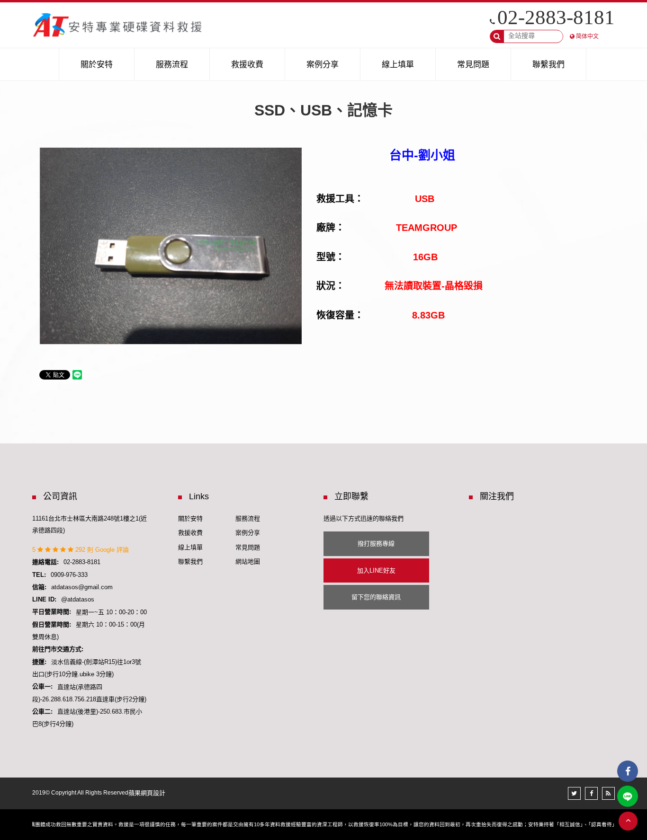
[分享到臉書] (591, 793)
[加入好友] (627, 796)
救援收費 (190, 532)
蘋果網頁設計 (146, 792)
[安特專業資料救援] (118, 24)
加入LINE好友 (376, 570)
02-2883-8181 (556, 17)
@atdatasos (77, 599)
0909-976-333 (69, 574)
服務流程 (247, 518)
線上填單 (190, 547)
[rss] (608, 793)
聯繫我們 (190, 561)
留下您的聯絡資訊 (376, 597)
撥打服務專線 (376, 543)
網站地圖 (247, 561)
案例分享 (247, 532)
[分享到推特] (574, 793)
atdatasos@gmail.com (82, 587)
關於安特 (190, 518)
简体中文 (587, 36)
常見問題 (247, 547)
